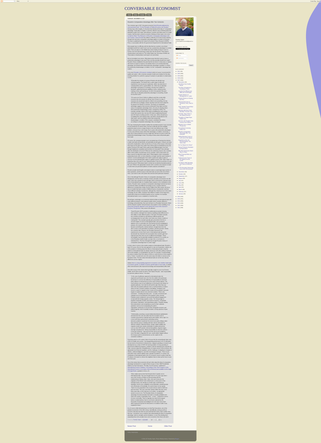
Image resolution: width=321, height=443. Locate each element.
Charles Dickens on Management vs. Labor (185, 95)
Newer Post (131, 426)
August (181, 178)
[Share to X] (157, 420)
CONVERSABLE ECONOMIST (152, 8)
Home (129, 15)
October (181, 174)
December (182, 82)
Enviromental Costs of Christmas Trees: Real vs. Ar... (185, 103)
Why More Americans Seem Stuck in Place (185, 151)
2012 (178, 205)
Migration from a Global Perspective (184, 125)
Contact (142, 15)
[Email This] (154, 420)
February (181, 191)
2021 (178, 71)
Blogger (177, 438)
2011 (178, 207)
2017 (178, 80)
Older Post (168, 426)
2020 (178, 73)
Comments (181, 58)
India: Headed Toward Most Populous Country (185, 107)
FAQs (148, 15)
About (135, 15)
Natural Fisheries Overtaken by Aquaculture (185, 148)
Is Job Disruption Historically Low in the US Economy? (185, 168)
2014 (178, 201)
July (180, 180)
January (181, 193)
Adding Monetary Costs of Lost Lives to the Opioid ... (185, 137)
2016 (178, 196)
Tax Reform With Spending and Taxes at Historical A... (185, 164)
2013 (178, 203)
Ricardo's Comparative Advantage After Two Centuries (184, 133)
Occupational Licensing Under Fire (184, 128)
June (180, 182)
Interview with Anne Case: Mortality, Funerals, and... (185, 111)
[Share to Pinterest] (161, 420)
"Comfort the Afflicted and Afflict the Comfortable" (185, 92)
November (182, 171)
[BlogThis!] (156, 420)
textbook (143, 72)
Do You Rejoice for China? (185, 145)
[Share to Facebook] (159, 420)
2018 (178, 78)
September (182, 176)
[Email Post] (151, 419)
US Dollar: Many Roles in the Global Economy (185, 114)
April (180, 187)
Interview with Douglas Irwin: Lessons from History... (185, 121)
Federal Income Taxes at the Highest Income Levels (185, 159)
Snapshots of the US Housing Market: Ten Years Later (184, 141)
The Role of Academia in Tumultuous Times (184, 88)
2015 (178, 198)
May (180, 185)
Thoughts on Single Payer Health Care (185, 118)
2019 (178, 75)
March (180, 189)
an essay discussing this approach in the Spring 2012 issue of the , (149, 206)
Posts (179, 55)
